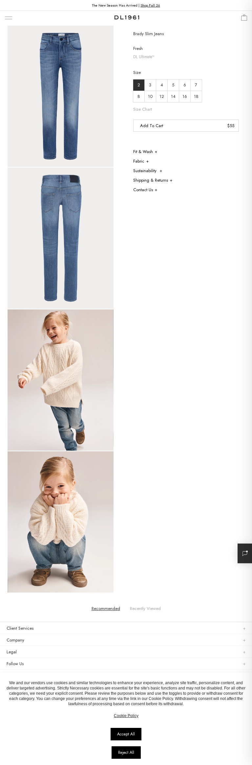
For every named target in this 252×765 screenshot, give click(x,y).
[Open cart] (244, 19)
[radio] (139, 85)
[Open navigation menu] (8, 18)
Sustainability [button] (145, 171)
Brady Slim (143, 34)
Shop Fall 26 (150, 5)
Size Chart (142, 109)
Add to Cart (151, 126)
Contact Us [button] (143, 190)
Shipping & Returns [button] (150, 180)
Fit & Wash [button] (143, 151)
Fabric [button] (138, 161)
